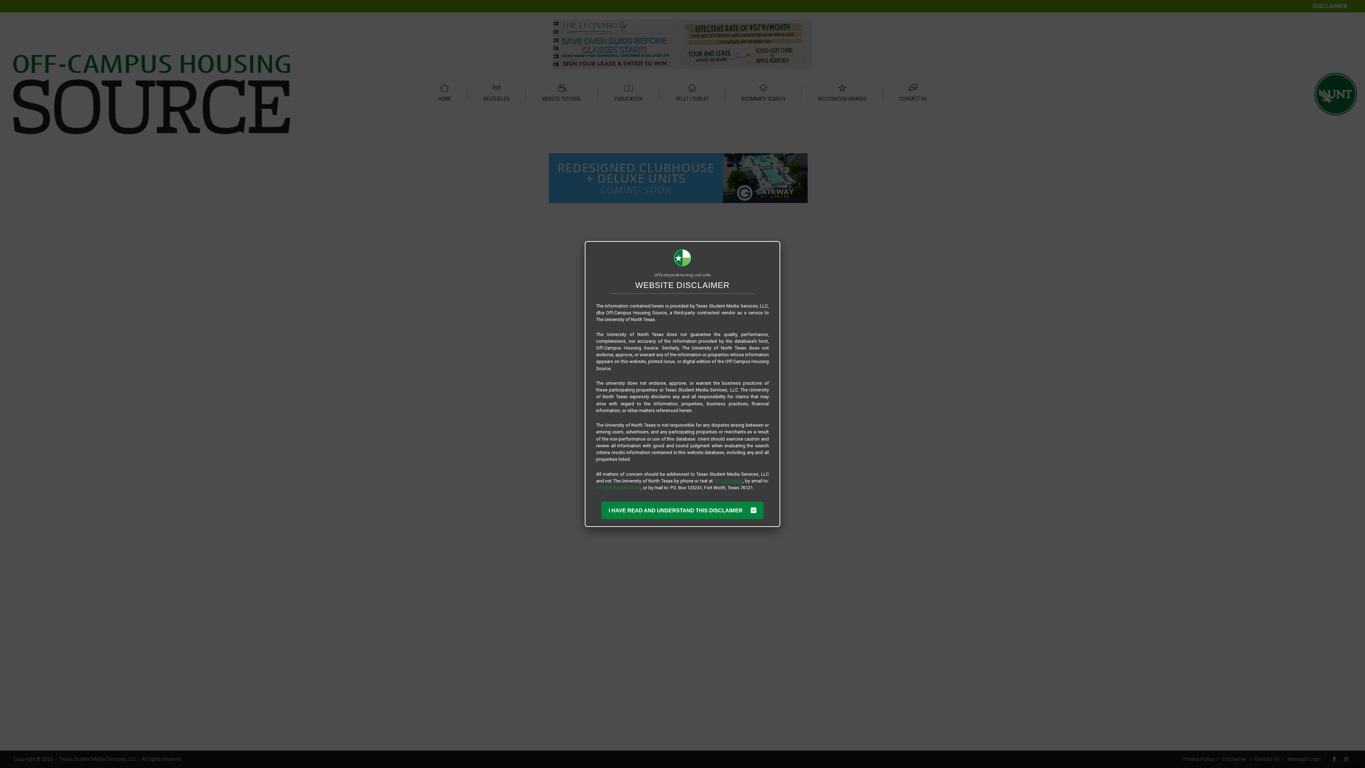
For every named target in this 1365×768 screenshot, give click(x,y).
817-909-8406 (729, 481)
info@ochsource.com (618, 487)
